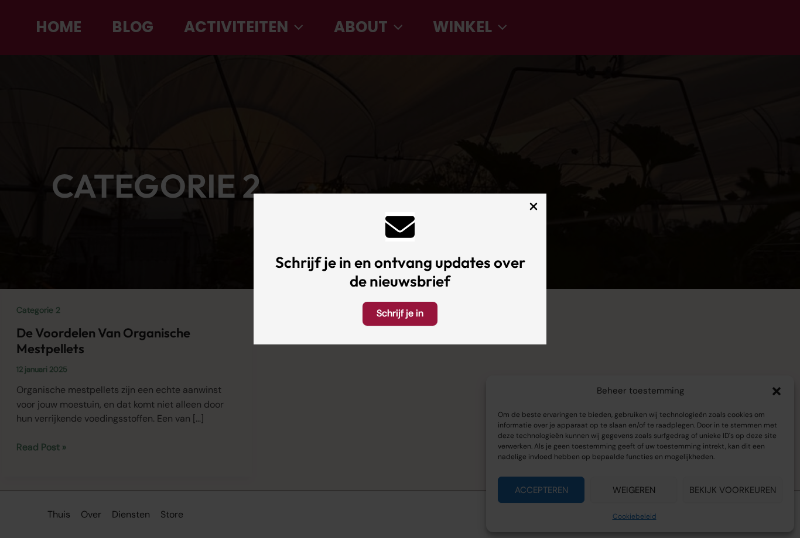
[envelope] (400, 227)
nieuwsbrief (410, 281)
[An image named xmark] (533, 206)
